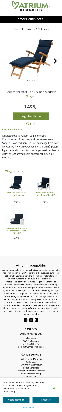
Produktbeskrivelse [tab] (12, 129)
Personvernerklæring (31, 373)
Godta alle (46, 400)
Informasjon (31, 376)
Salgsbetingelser (31, 368)
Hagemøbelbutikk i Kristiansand (31, 370)
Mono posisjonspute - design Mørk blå (17, 193)
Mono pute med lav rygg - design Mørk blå (45, 193)
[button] (27, 80)
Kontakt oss (31, 362)
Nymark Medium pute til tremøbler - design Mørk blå (17, 230)
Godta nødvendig (16, 400)
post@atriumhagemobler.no (31, 347)
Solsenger (43, 29)
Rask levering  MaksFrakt (31, 359)
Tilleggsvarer (28, 29)
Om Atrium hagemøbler (31, 365)
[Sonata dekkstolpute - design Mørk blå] (31, 59)
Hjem (15, 29)
